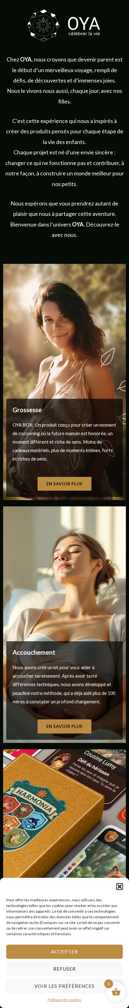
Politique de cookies (64, 999)
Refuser (64, 969)
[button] (119, 886)
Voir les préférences (64, 986)
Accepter (64, 951)
